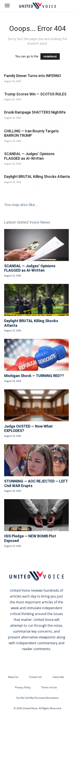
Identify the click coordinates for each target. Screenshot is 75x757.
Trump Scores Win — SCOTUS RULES (35, 94)
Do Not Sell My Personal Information (37, 698)
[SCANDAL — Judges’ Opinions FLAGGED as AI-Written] (36, 245)
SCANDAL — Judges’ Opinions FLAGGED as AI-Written (29, 156)
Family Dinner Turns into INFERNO (32, 75)
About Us (13, 677)
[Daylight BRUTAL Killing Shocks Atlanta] (36, 300)
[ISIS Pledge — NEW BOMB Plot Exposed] (36, 515)
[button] (7, 5)
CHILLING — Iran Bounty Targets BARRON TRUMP (31, 133)
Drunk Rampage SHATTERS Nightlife (35, 112)
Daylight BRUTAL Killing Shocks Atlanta (37, 176)
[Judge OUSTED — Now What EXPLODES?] (36, 405)
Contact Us (35, 677)
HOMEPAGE (50, 56)
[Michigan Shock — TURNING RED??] (36, 355)
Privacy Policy (23, 687)
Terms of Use (49, 687)
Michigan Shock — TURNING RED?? (34, 375)
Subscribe (58, 677)
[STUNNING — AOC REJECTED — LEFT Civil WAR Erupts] (36, 460)
